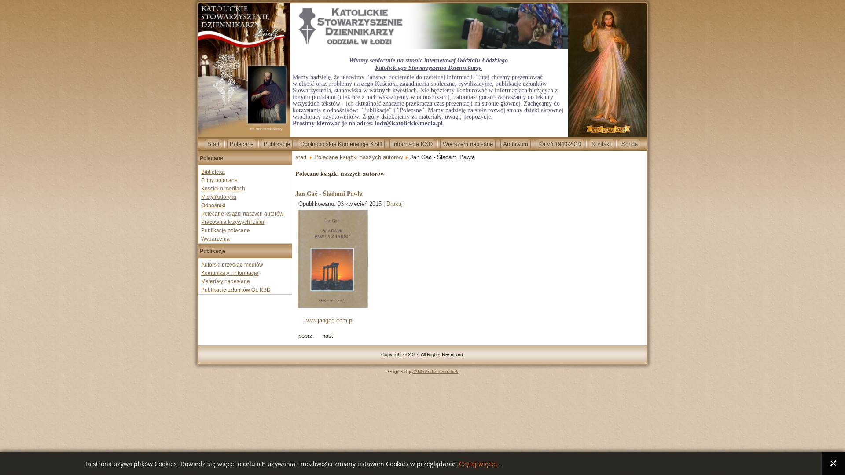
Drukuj (394, 204)
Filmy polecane (219, 180)
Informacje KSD (412, 144)
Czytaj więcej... (480, 464)
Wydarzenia (215, 239)
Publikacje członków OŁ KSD (236, 290)
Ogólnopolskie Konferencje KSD (341, 144)
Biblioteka (213, 172)
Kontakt (601, 144)
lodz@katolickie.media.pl (409, 123)
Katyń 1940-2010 (559, 144)
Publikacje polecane (225, 230)
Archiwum (515, 144)
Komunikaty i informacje (229, 273)
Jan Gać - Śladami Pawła (329, 193)
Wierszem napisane (468, 144)
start (301, 157)
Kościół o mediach (223, 189)
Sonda (629, 144)
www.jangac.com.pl (328, 320)
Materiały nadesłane (225, 281)
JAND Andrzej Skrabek (435, 371)
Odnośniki (213, 205)
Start (213, 144)
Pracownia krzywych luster (233, 222)
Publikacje (277, 144)
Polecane (242, 144)
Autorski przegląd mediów (232, 265)
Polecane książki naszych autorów (242, 214)
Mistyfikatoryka (218, 197)
